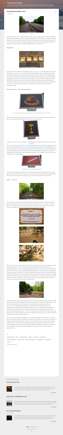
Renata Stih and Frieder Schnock (25, 145)
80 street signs (42, 145)
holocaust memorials (11, 339)
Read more (53, 392)
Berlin (17, 337)
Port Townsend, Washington (14, 411)
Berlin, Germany (14, 344)
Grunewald (36, 337)
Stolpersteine (47, 339)
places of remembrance (31, 339)
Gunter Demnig (22, 76)
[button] (55, 12)
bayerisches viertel (11, 337)
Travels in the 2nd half (14, 3)
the (35, 71)
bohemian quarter (23, 337)
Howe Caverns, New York (13, 382)
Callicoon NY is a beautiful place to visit (17, 396)
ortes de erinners (20, 339)
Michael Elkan (34, 429)
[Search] (58, 3)
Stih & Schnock (40, 339)
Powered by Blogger (32, 426)
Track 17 (9, 342)
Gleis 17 (30, 337)
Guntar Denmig (42, 337)
